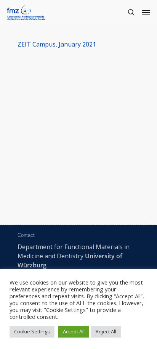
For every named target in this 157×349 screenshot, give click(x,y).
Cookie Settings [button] (32, 331)
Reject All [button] (106, 331)
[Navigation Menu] (146, 12)
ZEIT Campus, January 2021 (57, 44)
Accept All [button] (74, 331)
